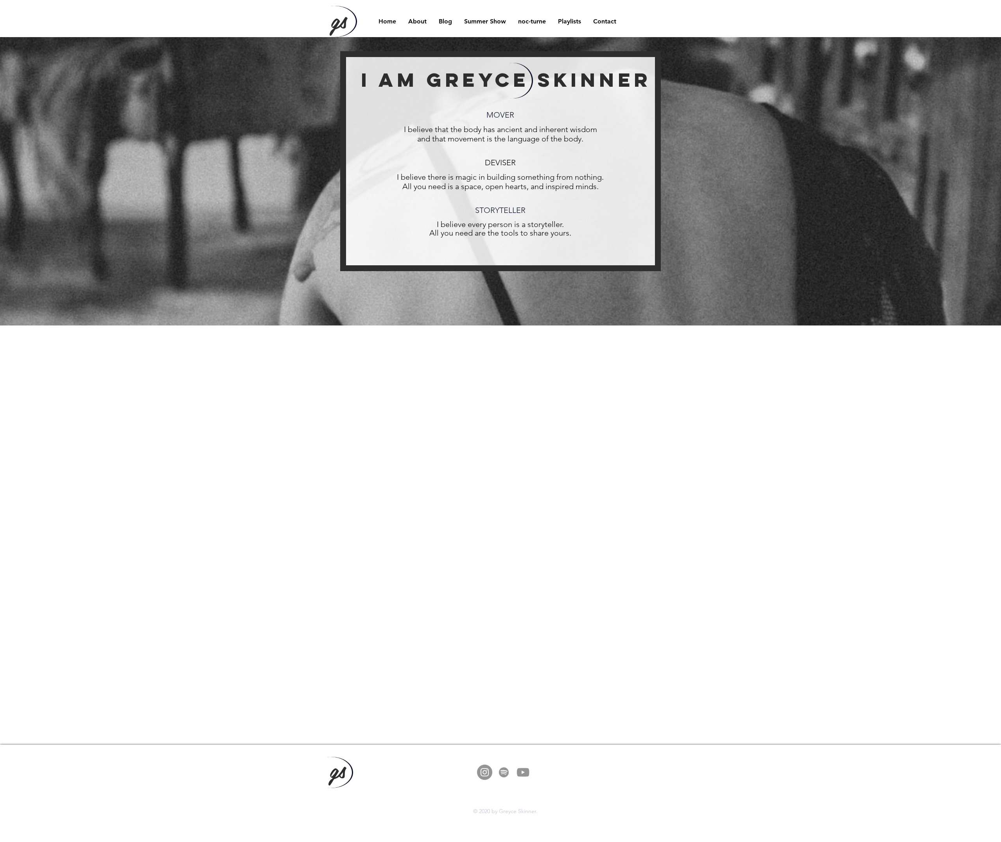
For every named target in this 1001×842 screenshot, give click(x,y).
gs (339, 19)
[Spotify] (503, 772)
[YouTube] (523, 772)
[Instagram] (484, 772)
